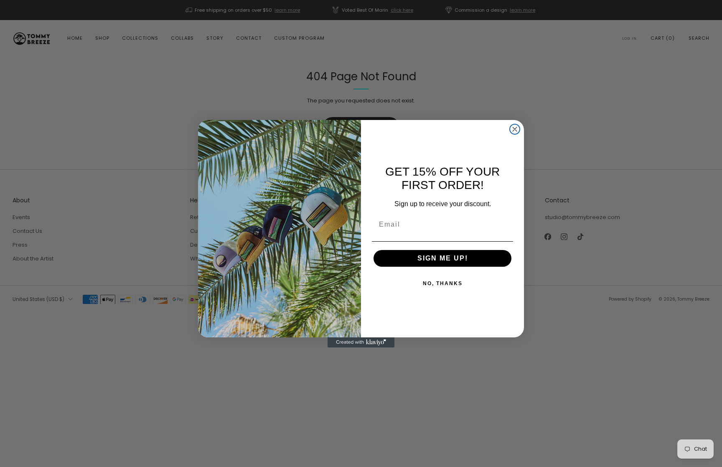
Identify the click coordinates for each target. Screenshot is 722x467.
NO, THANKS (443, 283)
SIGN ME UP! (442, 258)
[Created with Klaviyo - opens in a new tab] (361, 342)
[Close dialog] (515, 129)
